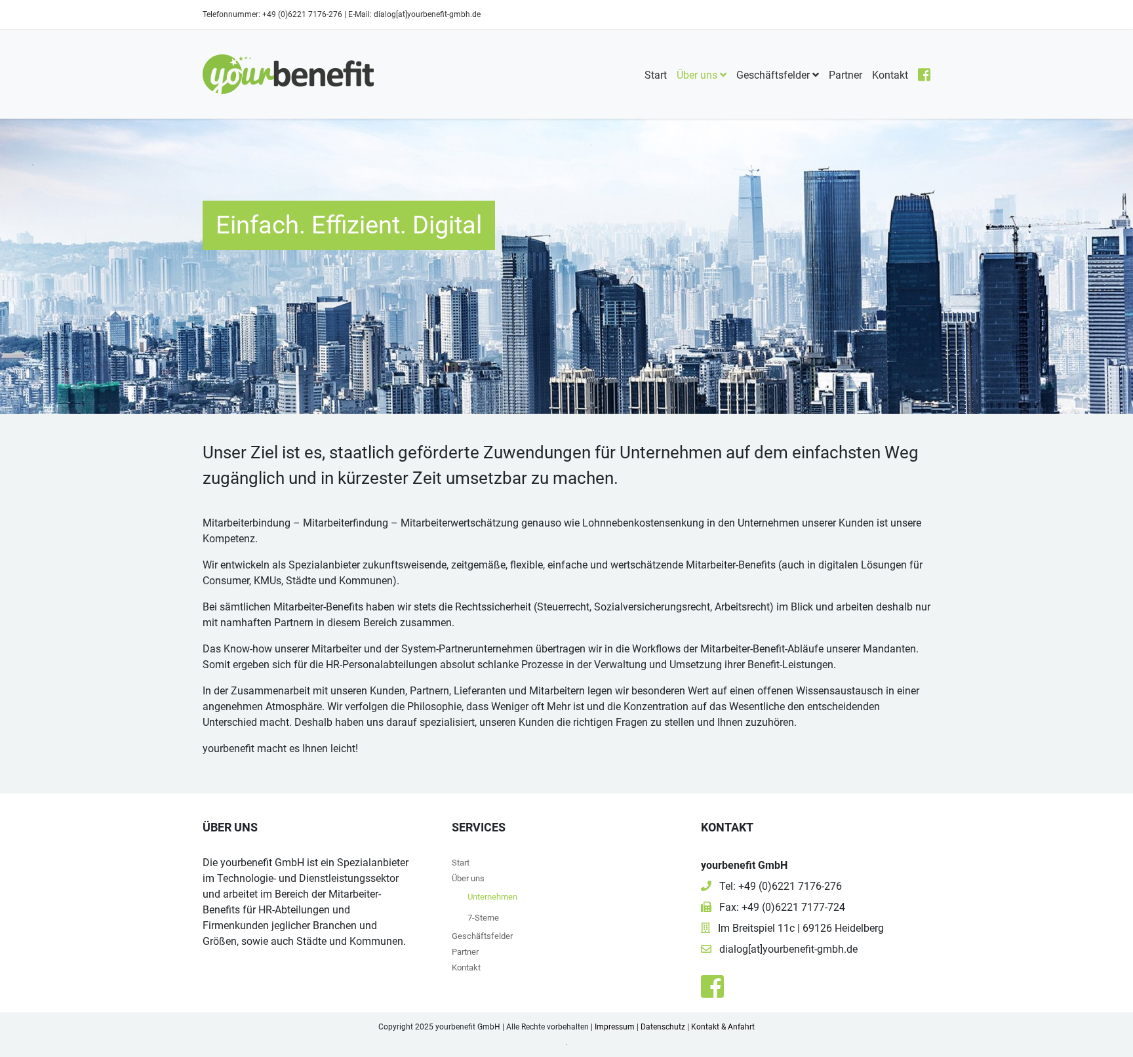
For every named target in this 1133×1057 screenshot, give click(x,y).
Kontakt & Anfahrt (723, 1026)
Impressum (615, 1026)
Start (656, 75)
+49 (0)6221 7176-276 (302, 14)
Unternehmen (508, 896)
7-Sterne (483, 918)
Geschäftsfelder (774, 75)
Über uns (698, 75)
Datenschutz (663, 1026)
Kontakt (890, 75)
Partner (845, 75)
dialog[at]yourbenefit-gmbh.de (427, 14)
